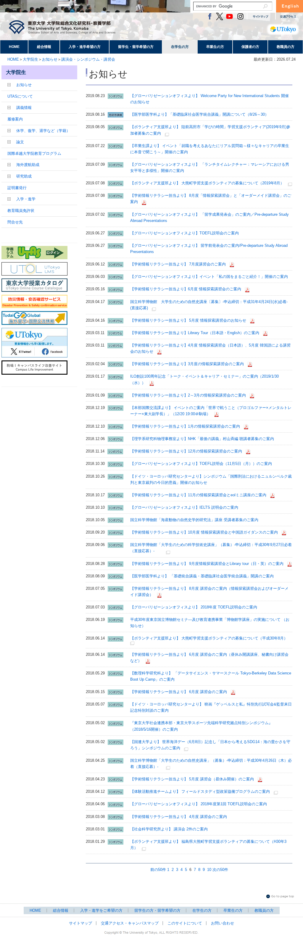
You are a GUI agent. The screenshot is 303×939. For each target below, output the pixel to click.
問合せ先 (15, 222)
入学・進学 (26, 199)
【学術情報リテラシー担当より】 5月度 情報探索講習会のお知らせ (188, 320)
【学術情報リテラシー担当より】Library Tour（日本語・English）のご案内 (194, 333)
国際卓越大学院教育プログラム (34, 153)
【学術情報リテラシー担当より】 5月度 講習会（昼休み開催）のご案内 (192, 779)
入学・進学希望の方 (85, 47)
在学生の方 (180, 47)
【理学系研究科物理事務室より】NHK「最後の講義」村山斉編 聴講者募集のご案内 (202, 439)
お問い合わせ (222, 923)
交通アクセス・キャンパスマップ (130, 923)
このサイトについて (184, 923)
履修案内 (15, 119)
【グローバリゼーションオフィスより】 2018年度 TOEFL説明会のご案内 (193, 607)
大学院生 (30, 59)
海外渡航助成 (27, 164)
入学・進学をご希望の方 (101, 910)
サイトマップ (80, 923)
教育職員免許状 (20, 210)
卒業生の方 (215, 47)
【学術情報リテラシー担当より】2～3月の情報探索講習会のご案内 (188, 395)
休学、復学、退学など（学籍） (43, 130)
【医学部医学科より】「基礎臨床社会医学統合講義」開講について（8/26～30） (199, 114)
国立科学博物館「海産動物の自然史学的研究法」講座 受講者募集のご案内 (194, 520)
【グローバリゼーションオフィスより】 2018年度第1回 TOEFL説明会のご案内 (198, 804)
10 (209, 869)
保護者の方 (250, 47)
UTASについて (20, 96)
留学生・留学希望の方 (136, 47)
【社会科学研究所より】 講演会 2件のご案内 (169, 829)
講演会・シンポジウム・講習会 (88, 59)
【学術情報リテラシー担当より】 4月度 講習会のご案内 (178, 816)
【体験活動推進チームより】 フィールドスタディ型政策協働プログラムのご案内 (200, 791)
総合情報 (44, 47)
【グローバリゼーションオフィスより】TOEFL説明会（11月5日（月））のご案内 (201, 463)
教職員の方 (285, 47)
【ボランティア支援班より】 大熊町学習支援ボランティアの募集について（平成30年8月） (209, 638)
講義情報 (24, 107)
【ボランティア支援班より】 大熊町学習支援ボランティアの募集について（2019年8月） (207, 183)
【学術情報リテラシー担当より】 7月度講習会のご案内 (178, 264)
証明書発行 (17, 188)
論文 (20, 142)
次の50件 (220, 869)
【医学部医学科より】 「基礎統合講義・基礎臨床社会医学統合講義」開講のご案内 (202, 576)
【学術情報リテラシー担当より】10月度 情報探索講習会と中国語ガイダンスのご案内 (204, 532)
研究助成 (24, 176)
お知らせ (49, 59)
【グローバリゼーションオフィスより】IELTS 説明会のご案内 (184, 507)
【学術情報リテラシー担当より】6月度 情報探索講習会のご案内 (185, 289)
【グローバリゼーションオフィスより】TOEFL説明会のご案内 (184, 233)
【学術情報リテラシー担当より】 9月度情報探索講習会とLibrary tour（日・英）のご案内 (206, 563)
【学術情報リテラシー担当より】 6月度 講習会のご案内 (178, 692)
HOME (14, 47)
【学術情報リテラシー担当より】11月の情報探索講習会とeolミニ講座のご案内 (198, 495)
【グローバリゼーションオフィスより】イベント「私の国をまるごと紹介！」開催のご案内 (209, 276)
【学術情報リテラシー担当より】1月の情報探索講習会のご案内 (185, 426)
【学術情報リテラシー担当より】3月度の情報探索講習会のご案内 (187, 364)
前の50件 (158, 869)
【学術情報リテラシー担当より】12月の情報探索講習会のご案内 (186, 451)
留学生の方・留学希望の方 (157, 910)
